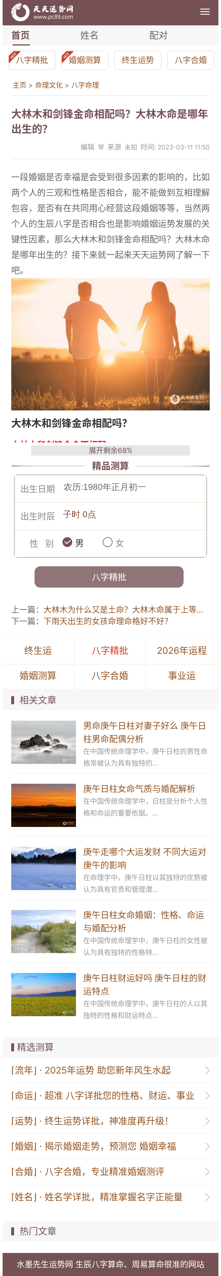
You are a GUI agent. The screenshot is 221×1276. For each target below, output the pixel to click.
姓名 (89, 35)
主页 (19, 85)
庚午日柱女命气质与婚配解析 (139, 788)
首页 (20, 35)
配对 (158, 35)
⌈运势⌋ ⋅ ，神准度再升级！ (92, 1121)
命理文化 (49, 85)
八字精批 (32, 60)
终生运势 (138, 60)
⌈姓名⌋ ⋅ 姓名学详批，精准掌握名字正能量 (97, 1197)
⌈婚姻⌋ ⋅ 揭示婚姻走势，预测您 (93, 1146)
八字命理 (85, 85)
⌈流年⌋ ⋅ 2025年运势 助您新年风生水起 (91, 1070)
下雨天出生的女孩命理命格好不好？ (107, 621)
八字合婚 (191, 60)
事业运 (182, 675)
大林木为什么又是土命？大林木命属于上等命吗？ (132, 610)
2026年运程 (182, 650)
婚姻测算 (85, 60)
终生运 (38, 650)
